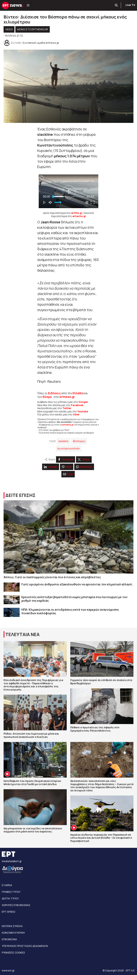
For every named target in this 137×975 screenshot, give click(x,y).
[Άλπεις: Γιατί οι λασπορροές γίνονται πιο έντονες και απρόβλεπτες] (68, 537)
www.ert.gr (8, 970)
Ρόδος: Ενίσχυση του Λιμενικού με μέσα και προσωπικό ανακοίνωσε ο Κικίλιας (31, 735)
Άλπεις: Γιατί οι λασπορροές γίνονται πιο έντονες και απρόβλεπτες (52, 577)
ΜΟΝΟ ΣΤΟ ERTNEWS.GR (32, 29)
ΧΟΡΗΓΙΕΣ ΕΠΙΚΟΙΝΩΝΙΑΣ (16, 905)
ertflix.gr (76, 213)
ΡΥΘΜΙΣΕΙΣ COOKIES (13, 952)
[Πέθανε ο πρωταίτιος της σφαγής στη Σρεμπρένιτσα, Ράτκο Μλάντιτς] (101, 706)
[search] (116, 5)
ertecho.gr (79, 216)
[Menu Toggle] (28, 5)
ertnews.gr (67, 424)
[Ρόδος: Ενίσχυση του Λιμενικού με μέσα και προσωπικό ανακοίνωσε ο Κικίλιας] (35, 712)
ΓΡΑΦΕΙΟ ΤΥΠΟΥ (11, 891)
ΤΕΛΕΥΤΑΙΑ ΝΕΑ (22, 634)
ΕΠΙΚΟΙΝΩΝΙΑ (9, 939)
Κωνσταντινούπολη (68, 448)
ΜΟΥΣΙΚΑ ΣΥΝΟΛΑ (12, 926)
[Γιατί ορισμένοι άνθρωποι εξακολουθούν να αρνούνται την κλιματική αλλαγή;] (12, 587)
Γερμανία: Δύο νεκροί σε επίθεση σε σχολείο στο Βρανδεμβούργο (101, 681)
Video (9, 29)
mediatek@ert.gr (12, 861)
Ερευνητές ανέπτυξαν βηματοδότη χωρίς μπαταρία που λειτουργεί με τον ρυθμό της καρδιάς (74, 599)
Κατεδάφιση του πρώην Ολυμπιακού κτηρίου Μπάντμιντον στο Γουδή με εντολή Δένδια (32, 782)
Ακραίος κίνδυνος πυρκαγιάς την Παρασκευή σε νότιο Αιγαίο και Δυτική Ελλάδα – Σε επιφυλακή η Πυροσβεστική (101, 838)
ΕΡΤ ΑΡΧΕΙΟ (8, 911)
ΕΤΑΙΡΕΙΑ (7, 885)
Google (83, 402)
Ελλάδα (78, 393)
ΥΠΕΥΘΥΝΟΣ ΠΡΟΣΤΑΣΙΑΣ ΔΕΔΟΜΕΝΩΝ (25, 946)
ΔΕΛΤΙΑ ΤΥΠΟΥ (10, 898)
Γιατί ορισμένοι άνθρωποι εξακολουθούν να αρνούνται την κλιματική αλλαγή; (77, 584)
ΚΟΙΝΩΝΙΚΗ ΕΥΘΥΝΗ (13, 932)
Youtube (82, 411)
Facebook (77, 405)
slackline (63, 441)
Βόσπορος (79, 441)
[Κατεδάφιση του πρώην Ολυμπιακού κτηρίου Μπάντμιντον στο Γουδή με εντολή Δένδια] (35, 760)
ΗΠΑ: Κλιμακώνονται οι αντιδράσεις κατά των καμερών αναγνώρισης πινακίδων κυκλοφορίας (70, 611)
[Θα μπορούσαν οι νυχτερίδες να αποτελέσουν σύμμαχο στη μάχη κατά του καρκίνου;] (35, 807)
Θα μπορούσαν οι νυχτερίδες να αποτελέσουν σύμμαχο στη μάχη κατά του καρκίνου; (33, 830)
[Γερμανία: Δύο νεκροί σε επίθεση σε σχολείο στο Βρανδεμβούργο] (101, 659)
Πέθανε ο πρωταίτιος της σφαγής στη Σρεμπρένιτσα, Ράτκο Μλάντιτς (94, 729)
